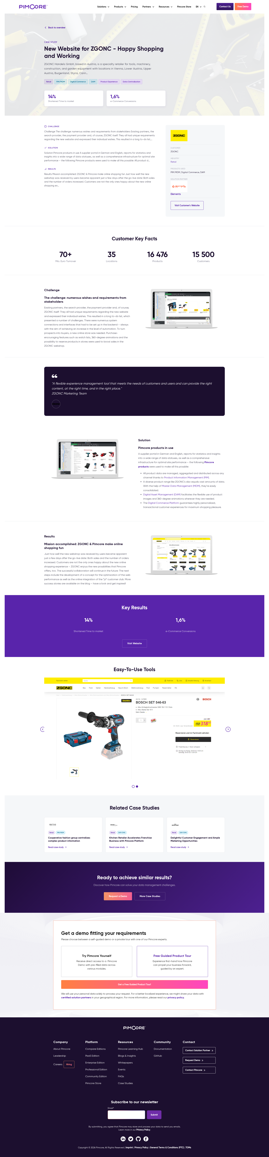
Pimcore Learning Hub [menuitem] (130, 1048)
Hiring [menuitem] (69, 1064)
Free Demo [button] (243, 6)
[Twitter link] (130, 1138)
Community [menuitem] (162, 1042)
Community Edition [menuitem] (96, 1076)
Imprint (129, 1147)
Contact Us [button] (225, 6)
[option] (134, 728)
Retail (173, 162)
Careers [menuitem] (57, 1064)
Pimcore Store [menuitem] (93, 1083)
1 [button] (133, 786)
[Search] (204, 6)
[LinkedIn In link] (146, 1138)
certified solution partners (76, 997)
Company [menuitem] (60, 1042)
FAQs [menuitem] (121, 1076)
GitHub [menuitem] (158, 1055)
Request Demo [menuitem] (192, 1060)
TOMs (188, 1147)
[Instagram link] (138, 1138)
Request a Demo (118, 896)
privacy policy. (176, 997)
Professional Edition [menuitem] (96, 1069)
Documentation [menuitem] (163, 1048)
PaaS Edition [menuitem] (92, 1055)
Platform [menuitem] (91, 1042)
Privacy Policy (143, 1129)
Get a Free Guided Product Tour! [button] (134, 984)
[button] (134, 6)
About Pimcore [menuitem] (61, 1048)
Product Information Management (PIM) (186, 477)
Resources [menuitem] (125, 1042)
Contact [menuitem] (189, 1042)
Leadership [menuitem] (59, 1055)
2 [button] (137, 786)
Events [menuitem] (121, 1069)
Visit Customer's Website (187, 205)
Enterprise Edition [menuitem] (95, 1062)
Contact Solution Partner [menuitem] (197, 1050)
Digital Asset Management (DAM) (162, 494)
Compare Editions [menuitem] (95, 1048)
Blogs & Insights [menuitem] (127, 1055)
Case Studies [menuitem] (125, 1083)
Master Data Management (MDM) (181, 485)
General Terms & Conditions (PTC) (167, 1147)
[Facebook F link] (123, 1138)
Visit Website (134, 643)
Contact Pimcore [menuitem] (193, 1070)
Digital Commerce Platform (163, 502)
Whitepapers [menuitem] (125, 1062)
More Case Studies (150, 896)
